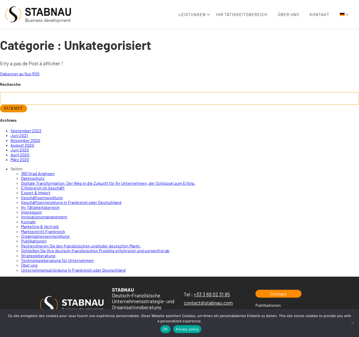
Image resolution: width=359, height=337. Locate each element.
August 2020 (22, 145)
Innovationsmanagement (44, 216)
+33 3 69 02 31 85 (212, 294)
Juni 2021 (19, 135)
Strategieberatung (38, 255)
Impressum (31, 211)
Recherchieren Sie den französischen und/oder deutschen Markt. (81, 245)
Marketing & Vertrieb (40, 226)
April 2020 (20, 154)
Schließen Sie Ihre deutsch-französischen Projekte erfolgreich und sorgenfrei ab (95, 250)
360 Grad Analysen (38, 173)
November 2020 (25, 140)
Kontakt (319, 14)
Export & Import (35, 192)
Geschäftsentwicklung (42, 197)
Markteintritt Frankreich (43, 231)
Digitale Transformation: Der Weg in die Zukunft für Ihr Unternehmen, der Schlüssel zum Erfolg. (108, 183)
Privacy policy (187, 329)
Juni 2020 (20, 149)
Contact (278, 294)
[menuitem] (342, 14)
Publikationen (34, 240)
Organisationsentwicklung (45, 236)
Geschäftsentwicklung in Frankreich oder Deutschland (71, 202)
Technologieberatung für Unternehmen (57, 260)
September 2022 (26, 130)
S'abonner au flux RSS (19, 73)
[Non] (352, 323)
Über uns (288, 14)
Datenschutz (32, 178)
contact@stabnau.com (208, 303)
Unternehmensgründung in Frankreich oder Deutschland (73, 269)
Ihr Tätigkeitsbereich (241, 14)
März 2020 (20, 159)
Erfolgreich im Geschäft (43, 187)
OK (165, 329)
